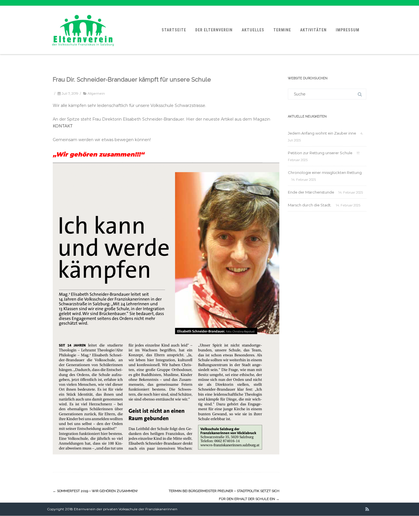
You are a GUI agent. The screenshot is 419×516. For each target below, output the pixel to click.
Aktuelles (253, 30)
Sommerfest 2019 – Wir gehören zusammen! (95, 491)
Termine (282, 30)
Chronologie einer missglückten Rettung (325, 172)
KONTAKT (62, 126)
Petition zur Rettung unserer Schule (320, 153)
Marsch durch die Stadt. (309, 205)
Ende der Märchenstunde (311, 192)
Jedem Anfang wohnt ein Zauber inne (322, 133)
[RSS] (367, 509)
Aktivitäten (313, 30)
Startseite (174, 30)
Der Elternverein (214, 30)
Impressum (347, 30)
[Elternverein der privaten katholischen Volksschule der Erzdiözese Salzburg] (83, 52)
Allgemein (96, 94)
